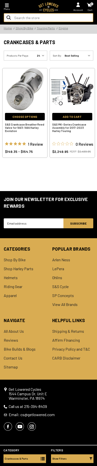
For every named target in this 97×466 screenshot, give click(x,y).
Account (78, 9)
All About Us (14, 331)
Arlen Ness (61, 260)
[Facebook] (8, 426)
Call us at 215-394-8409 (28, 406)
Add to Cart (72, 116)
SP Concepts (63, 295)
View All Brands (65, 304)
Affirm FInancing (66, 340)
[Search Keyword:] (8, 17)
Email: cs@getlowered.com (32, 414)
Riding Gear (13, 286)
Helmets (11, 277)
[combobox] (48, 17)
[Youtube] (20, 426)
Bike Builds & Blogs (20, 349)
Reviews (11, 340)
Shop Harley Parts (18, 268)
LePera (58, 268)
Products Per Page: (18, 55)
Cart (90, 9)
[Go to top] (93, 424)
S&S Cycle (60, 286)
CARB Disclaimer (66, 358)
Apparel (10, 295)
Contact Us (13, 358)
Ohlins (57, 277)
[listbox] (78, 55)
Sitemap (11, 367)
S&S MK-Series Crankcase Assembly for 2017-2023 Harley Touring (69, 128)
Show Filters (59, 458)
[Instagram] (32, 426)
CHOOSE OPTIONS (24, 116)
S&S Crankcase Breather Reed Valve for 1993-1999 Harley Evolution (24, 128)
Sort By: (57, 55)
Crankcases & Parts (16, 458)
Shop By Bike (15, 260)
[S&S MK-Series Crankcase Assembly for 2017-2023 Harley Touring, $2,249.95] (72, 89)
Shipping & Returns (68, 331)
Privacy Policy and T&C (71, 349)
